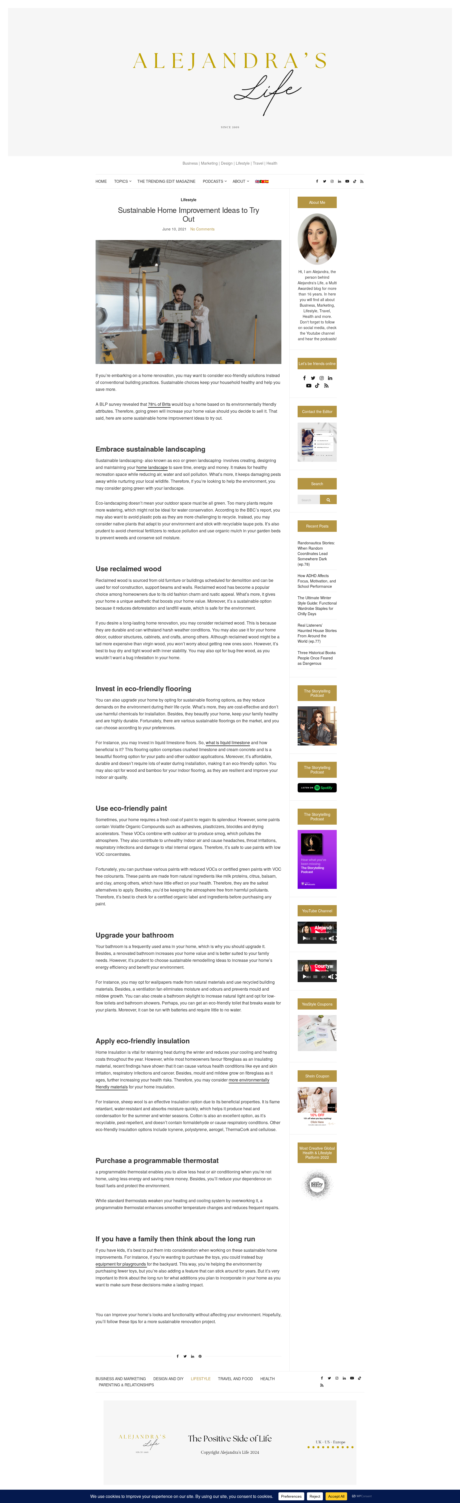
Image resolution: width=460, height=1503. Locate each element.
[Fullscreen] (335, 938)
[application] (317, 933)
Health (267, 1378)
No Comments (202, 229)
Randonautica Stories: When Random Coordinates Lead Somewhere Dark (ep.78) (316, 553)
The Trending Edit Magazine (166, 181)
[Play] (304, 938)
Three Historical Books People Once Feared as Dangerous (317, 658)
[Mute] (331, 938)
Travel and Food (235, 1378)
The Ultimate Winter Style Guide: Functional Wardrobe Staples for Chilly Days (317, 605)
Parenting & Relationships (126, 1384)
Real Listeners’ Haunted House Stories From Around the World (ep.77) (317, 633)
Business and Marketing (121, 1378)
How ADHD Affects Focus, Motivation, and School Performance (317, 581)
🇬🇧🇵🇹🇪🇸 (262, 181)
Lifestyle (188, 199)
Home (101, 181)
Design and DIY (168, 1378)
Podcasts (213, 181)
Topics (121, 181)
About (239, 181)
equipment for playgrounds (121, 1264)
